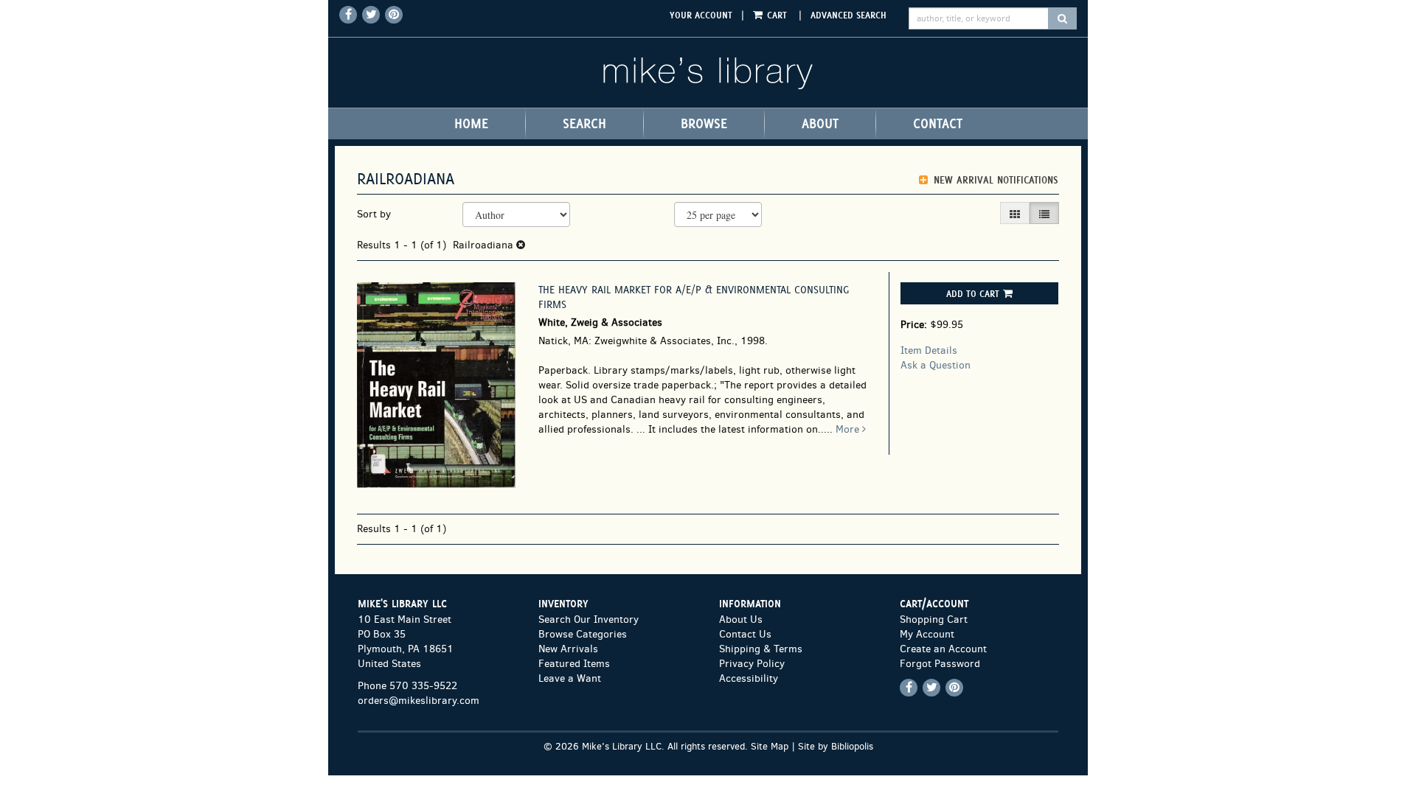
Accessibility (748, 678)
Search (584, 123)
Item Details (928, 350)
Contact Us (745, 634)
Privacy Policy (752, 664)
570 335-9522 (423, 686)
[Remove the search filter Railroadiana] (520, 245)
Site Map (769, 746)
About (820, 123)
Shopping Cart (934, 619)
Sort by (374, 214)
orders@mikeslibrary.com (418, 701)
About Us (741, 619)
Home (471, 123)
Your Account (701, 15)
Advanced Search (848, 15)
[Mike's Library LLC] (708, 73)
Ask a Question (935, 365)
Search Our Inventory (588, 619)
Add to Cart (972, 293)
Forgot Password (940, 664)
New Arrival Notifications (994, 180)
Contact (937, 123)
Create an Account (943, 649)
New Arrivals (568, 649)
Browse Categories (582, 634)
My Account (927, 634)
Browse (704, 123)
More (849, 429)
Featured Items (574, 664)
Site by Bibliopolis (835, 746)
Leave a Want (569, 678)
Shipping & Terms (760, 649)
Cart (777, 15)
